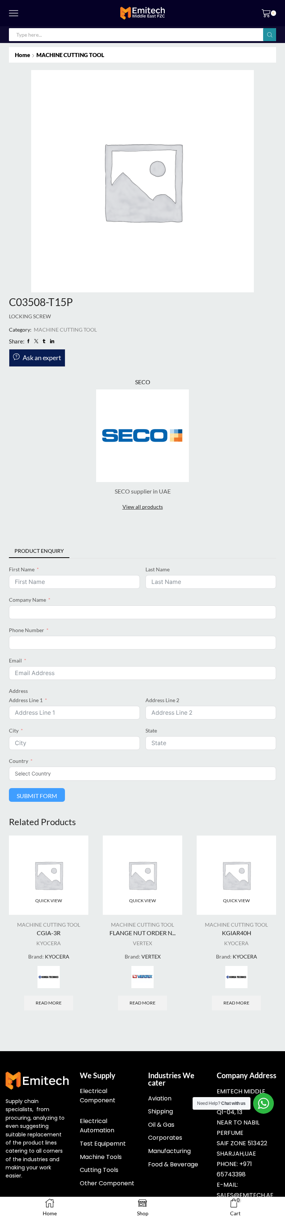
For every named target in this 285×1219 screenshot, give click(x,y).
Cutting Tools (99, 1170)
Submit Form (37, 795)
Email (15, 660)
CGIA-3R (48, 932)
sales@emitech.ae (245, 1195)
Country (18, 761)
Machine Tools (101, 1157)
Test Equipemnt (103, 1143)
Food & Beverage (173, 1164)
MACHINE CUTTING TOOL (70, 55)
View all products (142, 507)
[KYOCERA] (48, 977)
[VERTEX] (142, 977)
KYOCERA (48, 943)
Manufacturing (169, 1151)
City (14, 730)
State (151, 730)
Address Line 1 (26, 700)
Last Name (157, 569)
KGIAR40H (236, 932)
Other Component (107, 1183)
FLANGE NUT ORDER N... (142, 932)
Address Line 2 (162, 700)
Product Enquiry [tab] (39, 551)
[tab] (39, 551)
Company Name (27, 600)
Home (22, 55)
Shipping (160, 1111)
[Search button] (269, 34)
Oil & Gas (161, 1124)
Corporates (165, 1137)
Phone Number (26, 630)
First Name (22, 569)
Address (18, 691)
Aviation (159, 1098)
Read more (49, 1003)
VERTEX (142, 943)
